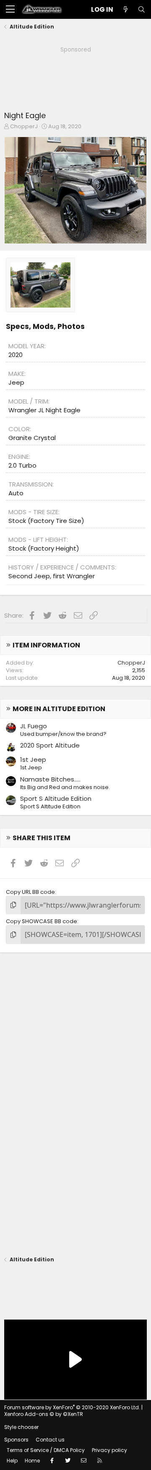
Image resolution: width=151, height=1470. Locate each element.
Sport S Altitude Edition (55, 798)
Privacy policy (109, 1450)
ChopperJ (24, 126)
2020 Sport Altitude (50, 745)
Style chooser (21, 1427)
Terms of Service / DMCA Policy (46, 1450)
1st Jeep (33, 759)
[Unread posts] (125, 9)
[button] (10, 9)
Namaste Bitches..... (50, 779)
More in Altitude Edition (59, 709)
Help (12, 1460)
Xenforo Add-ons (43, 1414)
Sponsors (16, 1439)
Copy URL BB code (30, 892)
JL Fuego (33, 726)
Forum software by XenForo (72, 1407)
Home (32, 1460)
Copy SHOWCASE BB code (41, 921)
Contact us (50, 1439)
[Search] (141, 9)
